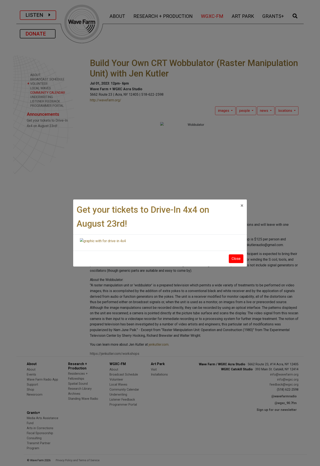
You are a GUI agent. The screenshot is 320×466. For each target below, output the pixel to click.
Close (236, 259)
